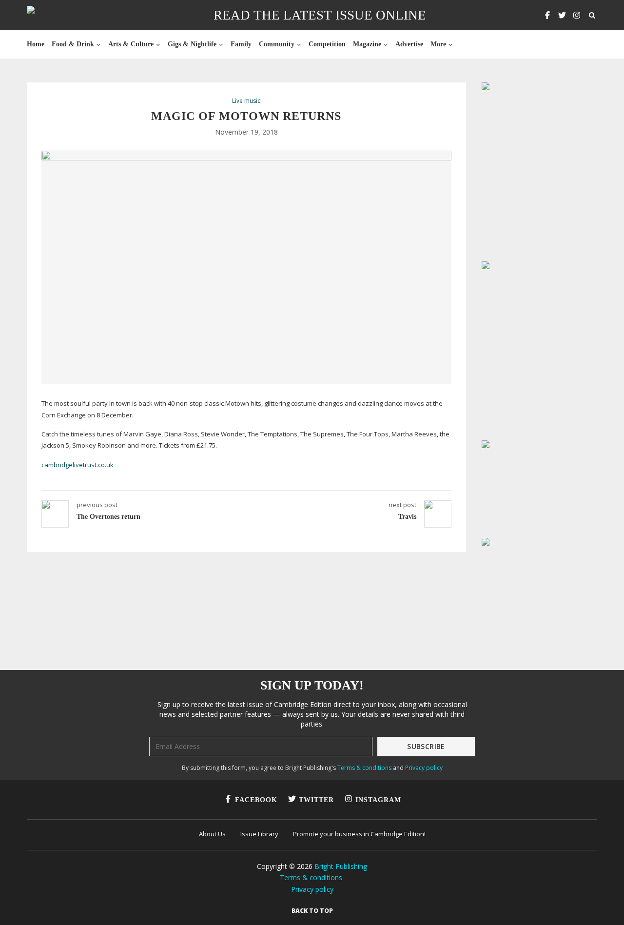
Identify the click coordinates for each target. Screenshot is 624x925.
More (438, 44)
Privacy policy (424, 768)
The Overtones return (108, 516)
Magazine (367, 44)
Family (241, 44)
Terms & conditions (364, 768)
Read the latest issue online (320, 15)
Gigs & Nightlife (192, 44)
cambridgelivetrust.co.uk (77, 464)
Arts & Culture (131, 44)
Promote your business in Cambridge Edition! (359, 833)
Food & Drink (73, 44)
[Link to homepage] (62, 15)
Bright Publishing (340, 866)
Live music (246, 101)
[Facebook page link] (547, 15)
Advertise (409, 44)
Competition (327, 44)
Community (276, 44)
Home (35, 44)
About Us (212, 833)
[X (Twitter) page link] (562, 15)
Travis (407, 516)
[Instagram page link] (577, 15)
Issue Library (259, 833)
